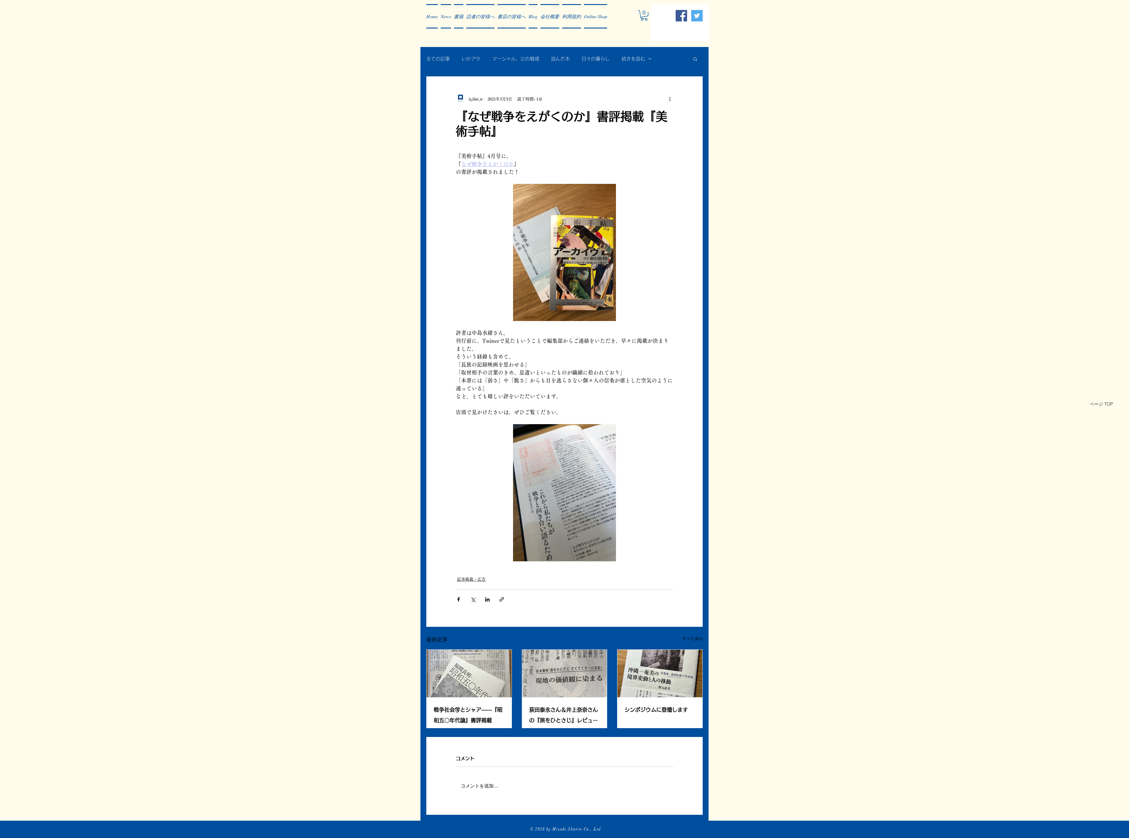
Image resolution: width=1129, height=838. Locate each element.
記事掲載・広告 (471, 579)
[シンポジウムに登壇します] (659, 673)
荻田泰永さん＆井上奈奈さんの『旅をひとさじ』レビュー (563, 715)
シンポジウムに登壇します (656, 709)
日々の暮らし (596, 58)
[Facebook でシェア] (458, 599)
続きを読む (633, 58)
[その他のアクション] (669, 99)
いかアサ (471, 58)
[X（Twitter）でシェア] (473, 599)
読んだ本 (560, 58)
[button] (445, 16)
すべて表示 (692, 639)
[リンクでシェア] (502, 599)
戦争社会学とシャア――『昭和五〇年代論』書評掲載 (468, 715)
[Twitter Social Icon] (697, 15)
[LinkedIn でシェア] (487, 599)
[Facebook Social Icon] (681, 15)
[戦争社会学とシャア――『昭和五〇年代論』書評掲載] (469, 673)
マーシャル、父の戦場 (515, 58)
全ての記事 (438, 58)
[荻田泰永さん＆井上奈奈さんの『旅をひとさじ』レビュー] (564, 673)
